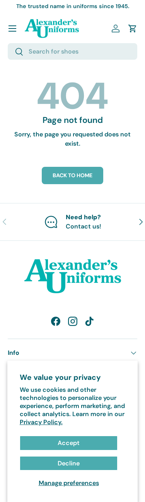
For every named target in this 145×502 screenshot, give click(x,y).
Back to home (72, 175)
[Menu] (12, 28)
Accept (69, 443)
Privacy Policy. (41, 422)
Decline (69, 463)
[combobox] (72, 51)
